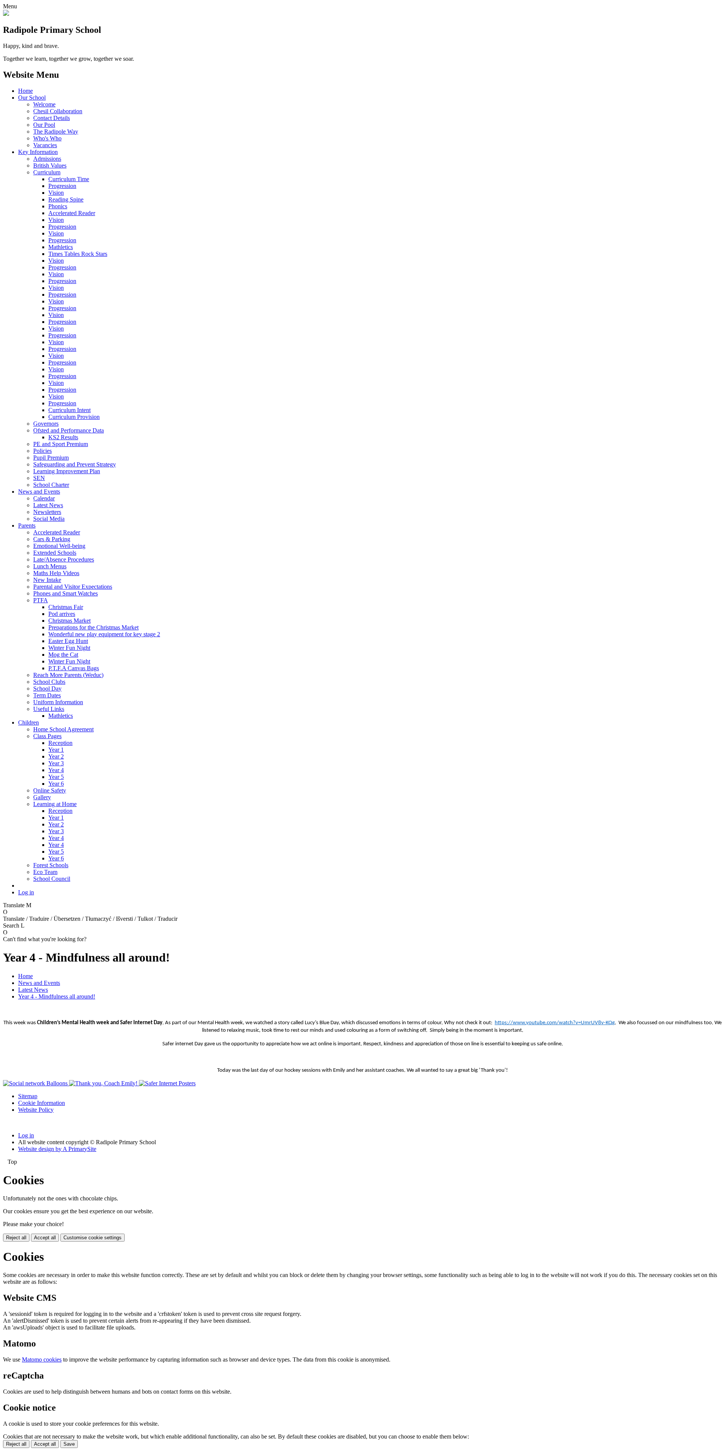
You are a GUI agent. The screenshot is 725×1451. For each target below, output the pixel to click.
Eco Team (45, 872)
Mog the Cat (63, 654)
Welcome (44, 104)
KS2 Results (63, 437)
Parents (26, 525)
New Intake (47, 580)
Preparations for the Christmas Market (93, 627)
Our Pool (44, 125)
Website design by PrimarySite (57, 1149)
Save (69, 1444)
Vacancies (45, 145)
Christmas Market (69, 620)
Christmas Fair (65, 607)
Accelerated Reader (71, 213)
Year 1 (56, 749)
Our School (32, 97)
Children (28, 722)
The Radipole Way (55, 131)
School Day (47, 688)
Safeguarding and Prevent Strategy (74, 464)
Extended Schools (54, 552)
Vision (56, 192)
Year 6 (56, 783)
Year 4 (56, 770)
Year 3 (56, 763)
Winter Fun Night (69, 648)
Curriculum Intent (69, 410)
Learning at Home (55, 804)
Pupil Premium (51, 457)
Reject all (16, 1237)
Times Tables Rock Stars (77, 254)
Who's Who (47, 138)
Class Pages (47, 736)
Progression (62, 186)
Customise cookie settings (92, 1237)
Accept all (45, 1237)
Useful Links (48, 709)
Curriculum (46, 172)
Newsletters (47, 512)
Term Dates (47, 695)
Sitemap (27, 1096)
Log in (26, 892)
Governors (46, 423)
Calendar (44, 498)
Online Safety (49, 790)
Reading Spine (65, 199)
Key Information (38, 152)
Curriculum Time (68, 179)
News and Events (39, 491)
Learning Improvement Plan (66, 471)
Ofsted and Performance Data (68, 430)
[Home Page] (6, 14)
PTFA (40, 600)
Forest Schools (50, 865)
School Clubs (49, 682)
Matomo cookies (42, 1359)
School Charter (51, 485)
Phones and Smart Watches (65, 593)
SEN (39, 478)
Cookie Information (41, 1103)
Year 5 (56, 777)
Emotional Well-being (59, 546)
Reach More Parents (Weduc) (68, 675)
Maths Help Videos (56, 573)
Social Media (49, 518)
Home (25, 91)
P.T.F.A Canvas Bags (73, 668)
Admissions (47, 158)
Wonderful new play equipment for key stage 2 (104, 634)
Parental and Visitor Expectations (72, 586)
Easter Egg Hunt (68, 641)
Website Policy (36, 1109)
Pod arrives (61, 614)
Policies (42, 451)
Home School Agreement (63, 729)
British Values (49, 165)
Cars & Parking (51, 539)
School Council (51, 879)
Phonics (57, 206)
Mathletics (60, 247)
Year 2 (56, 756)
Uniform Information (58, 702)
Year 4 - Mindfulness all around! (56, 996)
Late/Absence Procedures (63, 559)
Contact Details (51, 118)
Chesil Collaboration (57, 111)
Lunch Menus (49, 566)
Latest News (48, 505)
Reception (60, 743)
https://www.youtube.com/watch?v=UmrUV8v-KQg (555, 1023)
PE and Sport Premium (60, 444)
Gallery (42, 797)
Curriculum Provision (74, 417)
